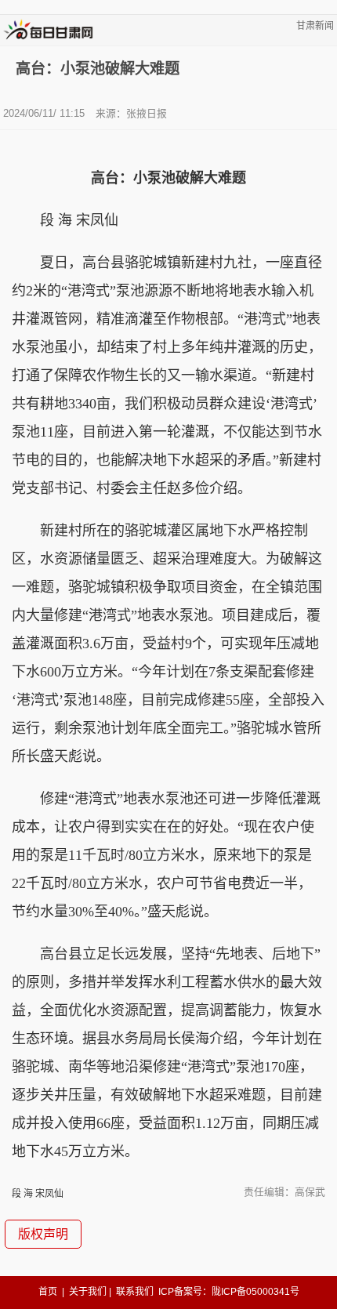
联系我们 (135, 1291)
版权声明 (43, 1234)
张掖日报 (146, 113)
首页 (47, 1291)
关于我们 (88, 1291)
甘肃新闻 (315, 25)
